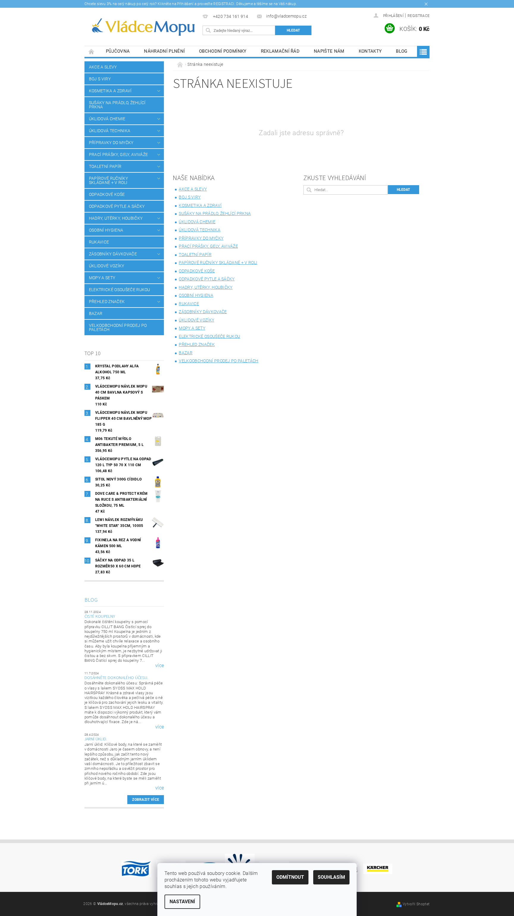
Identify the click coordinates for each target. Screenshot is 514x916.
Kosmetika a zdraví (110, 90)
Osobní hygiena (106, 230)
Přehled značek (107, 301)
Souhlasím (331, 877)
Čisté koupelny (99, 616)
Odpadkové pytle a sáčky (117, 206)
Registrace (419, 16)
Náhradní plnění (164, 51)
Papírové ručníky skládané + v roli (108, 180)
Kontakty (370, 51)
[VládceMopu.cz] (142, 27)
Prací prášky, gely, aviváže (118, 154)
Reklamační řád (280, 51)
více (159, 665)
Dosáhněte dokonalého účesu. (116, 678)
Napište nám (329, 51)
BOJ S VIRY (100, 79)
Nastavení (182, 901)
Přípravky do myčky (111, 142)
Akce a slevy (103, 67)
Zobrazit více (145, 800)
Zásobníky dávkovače (113, 254)
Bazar (96, 313)
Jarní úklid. (95, 739)
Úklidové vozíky (106, 265)
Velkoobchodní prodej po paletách (118, 327)
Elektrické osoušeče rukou (119, 289)
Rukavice (99, 242)
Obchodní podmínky (222, 51)
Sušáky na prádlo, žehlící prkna (117, 104)
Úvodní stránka (91, 51)
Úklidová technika (109, 130)
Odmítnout (290, 877)
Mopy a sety (102, 277)
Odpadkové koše (107, 194)
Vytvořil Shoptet (416, 904)
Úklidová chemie (107, 118)
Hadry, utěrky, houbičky (115, 218)
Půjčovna (118, 51)
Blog (401, 51)
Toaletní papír (105, 166)
